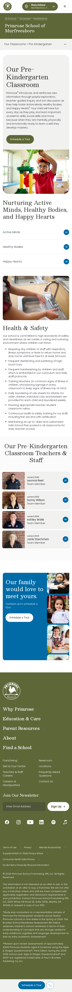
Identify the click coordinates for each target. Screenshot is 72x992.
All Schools (10, 18)
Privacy (27, 847)
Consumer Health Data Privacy (19, 859)
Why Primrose (18, 708)
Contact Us (46, 781)
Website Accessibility (50, 847)
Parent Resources (21, 728)
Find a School (17, 747)
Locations (45, 766)
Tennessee (25, 18)
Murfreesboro (40, 18)
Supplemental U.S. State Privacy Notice (23, 853)
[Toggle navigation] (65, 6)
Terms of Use (9, 847)
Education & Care (22, 718)
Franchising (10, 760)
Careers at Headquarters (11, 783)
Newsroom (45, 760)
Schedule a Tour (32, 985)
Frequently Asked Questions (49, 773)
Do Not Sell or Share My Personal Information (26, 865)
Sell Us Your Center (14, 766)
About (9, 737)
